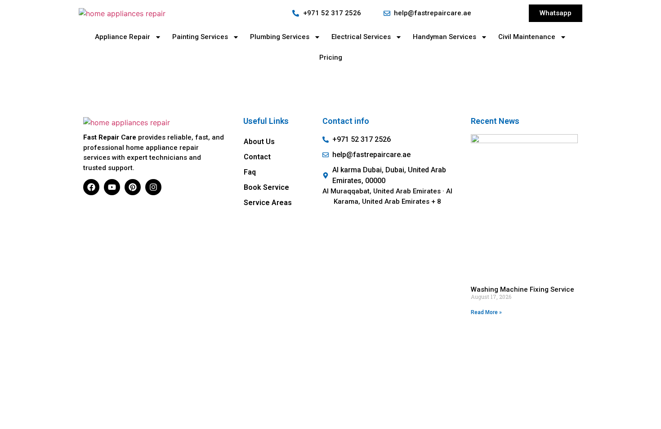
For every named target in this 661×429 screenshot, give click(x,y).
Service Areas (268, 202)
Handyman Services (444, 37)
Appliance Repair (122, 37)
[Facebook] (91, 187)
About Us (259, 141)
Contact (257, 157)
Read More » (486, 312)
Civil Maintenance (526, 37)
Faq (250, 172)
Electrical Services (361, 37)
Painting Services (200, 37)
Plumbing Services (279, 37)
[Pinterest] (133, 187)
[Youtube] (112, 187)
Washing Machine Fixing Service (522, 289)
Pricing (330, 57)
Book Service (266, 187)
